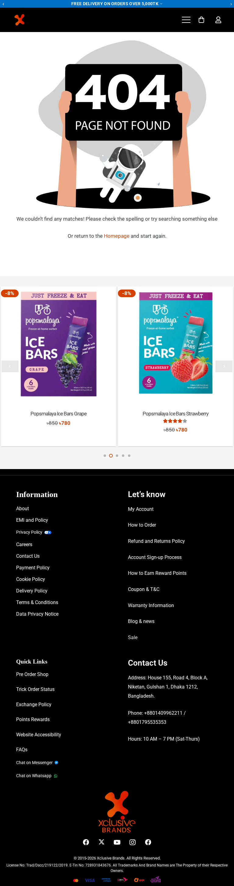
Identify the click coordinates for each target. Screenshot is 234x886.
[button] (186, 20)
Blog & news (141, 621)
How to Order (142, 525)
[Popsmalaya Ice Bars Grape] (58, 343)
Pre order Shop (32, 674)
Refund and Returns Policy (156, 541)
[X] (101, 842)
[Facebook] (86, 842)
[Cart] (201, 19)
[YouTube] (117, 842)
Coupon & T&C (143, 589)
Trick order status (35, 689)
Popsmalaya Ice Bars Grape (58, 414)
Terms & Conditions (37, 602)
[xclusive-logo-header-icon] (32, 20)
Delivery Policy (32, 591)
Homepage (117, 236)
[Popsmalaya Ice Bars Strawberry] (175, 343)
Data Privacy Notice (37, 614)
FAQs (21, 750)
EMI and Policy (32, 520)
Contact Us (28, 556)
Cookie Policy (30, 579)
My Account (141, 509)
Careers (24, 544)
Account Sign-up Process (155, 557)
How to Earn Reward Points (157, 573)
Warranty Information (151, 605)
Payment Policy (33, 568)
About (22, 508)
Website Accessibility (38, 735)
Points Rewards (33, 719)
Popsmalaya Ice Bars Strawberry (175, 414)
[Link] (218, 20)
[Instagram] (132, 842)
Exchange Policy (33, 704)
